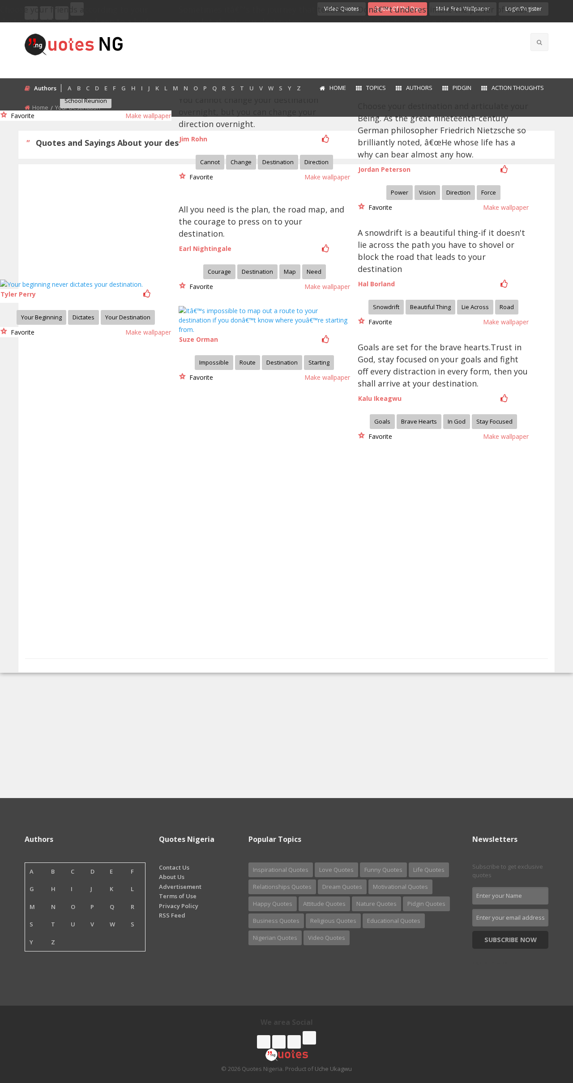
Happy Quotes (272, 904)
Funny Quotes (383, 870)
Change (241, 162)
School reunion (85, 101)
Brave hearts (419, 421)
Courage (219, 272)
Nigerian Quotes (275, 938)
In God (457, 421)
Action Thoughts (518, 88)
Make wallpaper (148, 115)
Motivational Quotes (400, 887)
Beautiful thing (430, 307)
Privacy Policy (178, 906)
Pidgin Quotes (426, 904)
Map (290, 272)
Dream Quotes (342, 887)
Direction (458, 192)
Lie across (475, 307)
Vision (427, 192)
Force (488, 192)
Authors (419, 88)
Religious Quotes (333, 921)
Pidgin (462, 88)
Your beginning (41, 317)
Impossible (214, 362)
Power (399, 192)
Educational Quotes (393, 921)
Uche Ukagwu (333, 1069)
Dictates (83, 317)
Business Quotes (276, 921)
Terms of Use (178, 896)
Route (247, 362)
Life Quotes (429, 870)
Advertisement (180, 887)
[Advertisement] (322, 49)
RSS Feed (172, 915)
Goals (382, 421)
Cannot (210, 162)
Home (337, 88)
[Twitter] (279, 1042)
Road (507, 307)
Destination (278, 162)
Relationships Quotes (282, 887)
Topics (376, 88)
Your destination (127, 317)
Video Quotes (326, 938)
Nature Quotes (376, 904)
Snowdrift (386, 307)
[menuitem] (332, 88)
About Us (171, 877)
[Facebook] (263, 1042)
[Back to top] (544, 1027)
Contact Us (174, 867)
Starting (318, 362)
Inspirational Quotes (280, 870)
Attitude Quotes (324, 904)
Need (314, 272)
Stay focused (494, 421)
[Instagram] (294, 1042)
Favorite (20, 115)
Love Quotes (336, 870)
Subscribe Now (510, 939)
